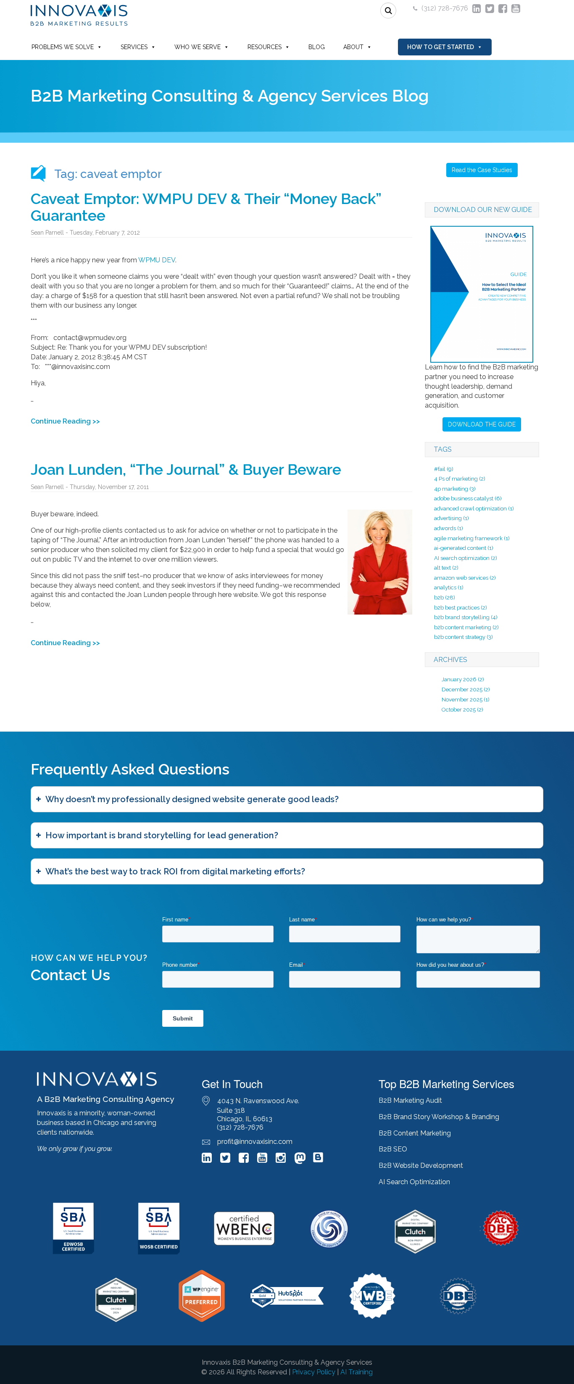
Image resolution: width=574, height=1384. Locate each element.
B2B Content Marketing (415, 1133)
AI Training (356, 1372)
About (353, 47)
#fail (443, 469)
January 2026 (459, 679)
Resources (265, 47)
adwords (448, 528)
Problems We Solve (63, 47)
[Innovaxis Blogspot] (318, 1161)
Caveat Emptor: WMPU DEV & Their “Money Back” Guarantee (206, 207)
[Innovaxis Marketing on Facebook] (244, 1160)
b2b (444, 597)
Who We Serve (197, 47)
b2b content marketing (466, 627)
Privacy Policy (313, 1372)
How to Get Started (440, 47)
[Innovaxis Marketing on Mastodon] (300, 1159)
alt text (446, 568)
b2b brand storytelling (466, 617)
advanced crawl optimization (474, 508)
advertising (451, 518)
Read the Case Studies (482, 170)
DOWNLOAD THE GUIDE (482, 424)
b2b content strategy (463, 637)
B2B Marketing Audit (410, 1100)
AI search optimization (465, 558)
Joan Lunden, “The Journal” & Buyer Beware (186, 469)
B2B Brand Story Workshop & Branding (439, 1117)
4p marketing (455, 489)
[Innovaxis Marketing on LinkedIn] (207, 1160)
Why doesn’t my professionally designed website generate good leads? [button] (192, 799)
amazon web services (465, 578)
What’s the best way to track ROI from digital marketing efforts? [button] (175, 871)
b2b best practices (460, 607)
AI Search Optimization (414, 1182)
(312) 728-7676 (444, 8)
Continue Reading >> (65, 421)
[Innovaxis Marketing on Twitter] (225, 1160)
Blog (316, 47)
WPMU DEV (156, 260)
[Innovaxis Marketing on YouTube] (262, 1160)
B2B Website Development (421, 1165)
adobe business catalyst (468, 498)
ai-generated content (463, 548)
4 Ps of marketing (459, 479)
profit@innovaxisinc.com (254, 1142)
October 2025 (459, 709)
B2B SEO (393, 1149)
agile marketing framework (472, 538)
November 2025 (462, 699)
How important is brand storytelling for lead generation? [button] (161, 835)
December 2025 (462, 689)
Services (134, 47)
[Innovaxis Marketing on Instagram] (281, 1160)
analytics (448, 587)
